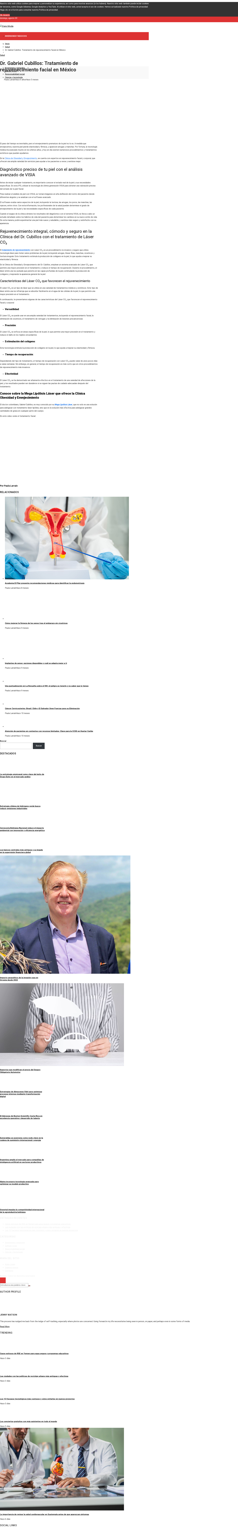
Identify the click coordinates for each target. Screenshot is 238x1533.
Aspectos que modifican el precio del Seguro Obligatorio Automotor (20, 1071)
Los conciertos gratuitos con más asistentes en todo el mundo (28, 1421)
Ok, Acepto (5, 15)
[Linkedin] (3, 1531)
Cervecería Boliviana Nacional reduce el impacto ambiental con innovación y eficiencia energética (22, 829)
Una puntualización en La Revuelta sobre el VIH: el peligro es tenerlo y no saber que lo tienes (47, 686)
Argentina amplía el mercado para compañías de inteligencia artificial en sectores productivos (22, 1161)
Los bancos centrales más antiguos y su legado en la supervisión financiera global (21, 851)
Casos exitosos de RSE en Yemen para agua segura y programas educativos (38, 1224)
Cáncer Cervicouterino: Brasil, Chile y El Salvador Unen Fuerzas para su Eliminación (42, 708)
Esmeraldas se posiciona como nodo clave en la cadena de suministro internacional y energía (21, 1139)
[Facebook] (0, 1531)
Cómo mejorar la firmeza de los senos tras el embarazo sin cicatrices (36, 623)
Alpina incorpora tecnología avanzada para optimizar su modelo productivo (19, 1183)
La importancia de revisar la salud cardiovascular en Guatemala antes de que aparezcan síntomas (44, 1514)
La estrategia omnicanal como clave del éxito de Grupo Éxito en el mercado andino (22, 775)
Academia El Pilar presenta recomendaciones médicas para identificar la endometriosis (44, 583)
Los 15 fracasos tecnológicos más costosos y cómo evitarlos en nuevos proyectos (41, 1230)
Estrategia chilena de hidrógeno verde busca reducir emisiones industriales (20, 807)
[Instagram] (1, 1531)
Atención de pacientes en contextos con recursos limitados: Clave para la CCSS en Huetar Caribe (49, 731)
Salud (2, 55)
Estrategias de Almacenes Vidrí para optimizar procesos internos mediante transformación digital (21, 1094)
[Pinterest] (2, 1531)
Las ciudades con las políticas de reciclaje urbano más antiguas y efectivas (37, 1227)
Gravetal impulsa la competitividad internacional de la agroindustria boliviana (22, 1211)
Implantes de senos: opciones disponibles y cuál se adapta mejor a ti (36, 663)
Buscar (3, 741)
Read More (5, 1326)
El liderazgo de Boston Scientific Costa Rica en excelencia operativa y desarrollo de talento (21, 1117)
